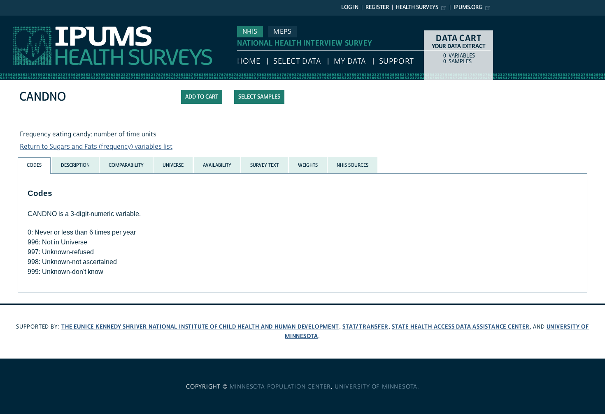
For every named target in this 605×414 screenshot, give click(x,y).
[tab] (34, 165)
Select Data (297, 61)
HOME (248, 61)
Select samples (259, 97)
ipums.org (468, 7)
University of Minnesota (376, 387)
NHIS (250, 32)
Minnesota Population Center (280, 387)
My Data (350, 61)
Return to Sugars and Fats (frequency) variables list (96, 147)
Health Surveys (417, 7)
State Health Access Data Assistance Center (461, 327)
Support (396, 61)
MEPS (282, 32)
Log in (349, 7)
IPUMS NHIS (18, 20)
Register (377, 7)
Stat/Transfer (365, 327)
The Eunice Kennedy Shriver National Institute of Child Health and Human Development (200, 327)
